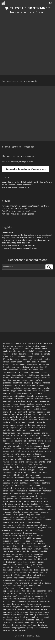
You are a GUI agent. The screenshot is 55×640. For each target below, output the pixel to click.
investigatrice (9, 559)
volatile (6, 462)
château (44, 499)
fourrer (27, 362)
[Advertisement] (27, 45)
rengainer (47, 491)
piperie (33, 562)
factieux (26, 596)
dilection (38, 464)
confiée (32, 412)
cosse (15, 404)
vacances (31, 520)
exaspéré (7, 585)
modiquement (19, 599)
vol (13, 470)
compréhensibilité (26, 351)
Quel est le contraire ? (27, 8)
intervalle (33, 420)
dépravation (8, 359)
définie (17, 575)
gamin (5, 491)
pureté (17, 504)
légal (45, 409)
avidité (6, 420)
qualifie (21, 514)
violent (28, 378)
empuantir (7, 401)
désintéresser (37, 451)
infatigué (40, 567)
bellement (47, 478)
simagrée (30, 567)
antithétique (17, 622)
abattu (18, 551)
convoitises (41, 470)
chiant (29, 346)
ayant (21, 462)
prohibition (29, 407)
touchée (25, 504)
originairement (9, 580)
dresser (28, 438)
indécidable (34, 375)
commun (18, 541)
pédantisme (26, 454)
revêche (18, 441)
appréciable (17, 388)
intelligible (42, 625)
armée (17, 570)
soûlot (5, 354)
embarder (41, 599)
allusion (36, 546)
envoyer (35, 517)
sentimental (19, 620)
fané (20, 562)
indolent (22, 593)
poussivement (43, 617)
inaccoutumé (34, 430)
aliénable (7, 493)
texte (17, 454)
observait (43, 472)
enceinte (23, 370)
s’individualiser (9, 562)
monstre (29, 509)
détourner (23, 420)
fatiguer (37, 549)
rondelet (28, 464)
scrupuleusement (39, 596)
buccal (13, 412)
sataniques (7, 438)
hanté (46, 612)
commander (16, 362)
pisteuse (33, 488)
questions (7, 383)
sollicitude (7, 615)
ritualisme (19, 478)
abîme (5, 417)
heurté (47, 446)
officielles (34, 354)
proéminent (8, 385)
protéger (7, 404)
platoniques (18, 446)
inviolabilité (27, 570)
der (27, 478)
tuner (28, 546)
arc (48, 412)
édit (25, 430)
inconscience (36, 612)
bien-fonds (45, 601)
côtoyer (28, 554)
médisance (7, 396)
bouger (31, 470)
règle (13, 601)
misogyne (45, 512)
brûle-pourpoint (26, 507)
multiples (31, 356)
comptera (17, 472)
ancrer (5, 412)
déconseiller (24, 501)
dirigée (14, 420)
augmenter (45, 607)
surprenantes (33, 609)
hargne (47, 404)
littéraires (38, 438)
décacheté (42, 559)
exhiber (47, 438)
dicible (36, 570)
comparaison (17, 554)
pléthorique (8, 454)
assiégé (40, 622)
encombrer (37, 388)
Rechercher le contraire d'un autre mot (26, 169)
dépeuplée (18, 438)
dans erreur (27, 549)
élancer (6, 509)
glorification (8, 467)
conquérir (17, 409)
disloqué (6, 564)
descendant (44, 401)
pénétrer (6, 630)
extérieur (19, 557)
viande (6, 522)
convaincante (9, 425)
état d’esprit (36, 501)
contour (44, 372)
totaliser (36, 391)
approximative (21, 488)
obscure (39, 351)
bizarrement (29, 480)
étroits (30, 580)
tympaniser (8, 583)
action (23, 625)
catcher (6, 593)
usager (39, 604)
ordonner (41, 412)
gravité (16, 147)
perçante (7, 546)
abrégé (43, 525)
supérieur (17, 596)
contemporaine (9, 372)
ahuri (37, 475)
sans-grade (33, 601)
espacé (19, 425)
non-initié (21, 580)
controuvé (7, 599)
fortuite (30, 396)
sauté (25, 475)
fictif (30, 485)
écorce (27, 388)
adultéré (30, 404)
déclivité (43, 367)
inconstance (20, 485)
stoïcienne (7, 620)
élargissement (18, 364)
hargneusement (32, 578)
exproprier (41, 425)
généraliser (18, 348)
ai (20, 417)
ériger (26, 607)
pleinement (7, 541)
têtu (16, 583)
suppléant (17, 585)
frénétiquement (30, 533)
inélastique (21, 559)
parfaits (31, 599)
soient (39, 404)
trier (17, 543)
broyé (40, 441)
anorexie (41, 543)
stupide (16, 512)
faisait (26, 372)
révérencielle (37, 541)
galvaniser (34, 512)
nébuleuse (38, 446)
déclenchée (32, 401)
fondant (18, 407)
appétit (41, 417)
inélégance (7, 578)
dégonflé (7, 470)
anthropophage (33, 522)
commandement (20, 393)
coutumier (28, 530)
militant (26, 617)
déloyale (32, 417)
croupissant (8, 557)
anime (29, 459)
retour (45, 549)
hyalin (40, 520)
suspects (30, 620)
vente (14, 630)
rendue (23, 572)
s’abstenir (29, 615)
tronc (31, 393)
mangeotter (27, 433)
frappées (7, 596)
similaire (42, 488)
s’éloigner (7, 472)
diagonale (45, 354)
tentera (48, 583)
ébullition (35, 504)
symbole (32, 559)
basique (6, 604)
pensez (6, 451)
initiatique (7, 512)
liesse (25, 562)
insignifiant (30, 622)
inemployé (38, 554)
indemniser (26, 499)
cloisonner (20, 356)
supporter (30, 588)
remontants (8, 567)
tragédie (28, 147)
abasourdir (46, 435)
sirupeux (36, 483)
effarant (27, 456)
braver (32, 536)
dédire (5, 428)
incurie (14, 462)
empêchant (7, 591)
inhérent (21, 609)
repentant (13, 572)
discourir (6, 414)
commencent (20, 343)
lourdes (13, 354)
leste (5, 370)
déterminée (23, 354)
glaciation (7, 480)
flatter (15, 483)
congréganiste (18, 628)
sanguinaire (16, 533)
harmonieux (33, 572)
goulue (47, 388)
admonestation (23, 517)
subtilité (6, 475)
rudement (7, 514)
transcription (45, 420)
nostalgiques (32, 525)
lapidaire (6, 430)
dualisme (15, 435)
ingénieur (23, 536)
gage (13, 391)
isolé (20, 391)
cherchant (24, 583)
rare (15, 514)
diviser (34, 443)
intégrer (38, 580)
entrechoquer (21, 359)
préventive (7, 449)
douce (22, 404)
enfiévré (40, 385)
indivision (25, 367)
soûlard (34, 472)
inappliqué (21, 470)
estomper (39, 399)
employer (31, 385)
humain (44, 346)
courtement (44, 364)
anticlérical (17, 443)
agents (42, 462)
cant (31, 380)
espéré (44, 609)
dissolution (7, 570)
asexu (30, 493)
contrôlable (8, 488)
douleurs (28, 557)
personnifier (19, 591)
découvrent (19, 449)
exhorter (43, 572)
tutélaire (6, 388)
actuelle (40, 536)
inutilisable (16, 475)
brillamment (8, 399)
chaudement (8, 551)
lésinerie (6, 367)
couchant (7, 348)
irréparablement (10, 536)
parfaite (38, 380)
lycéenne (20, 588)
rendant (26, 409)
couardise (40, 428)
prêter (5, 356)
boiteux (6, 362)
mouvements (8, 456)
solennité (31, 591)
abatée (34, 367)
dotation (15, 604)
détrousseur (8, 441)
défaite (6, 378)
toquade (14, 522)
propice (44, 570)
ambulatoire (8, 407)
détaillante (20, 459)
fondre (24, 435)
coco (38, 514)
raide (16, 612)
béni (33, 617)
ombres (36, 378)
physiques (31, 543)
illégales (30, 514)
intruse (41, 562)
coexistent (7, 575)
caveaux (15, 367)
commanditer (19, 520)
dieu (4, 609)
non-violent (44, 449)
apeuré (18, 617)
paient (41, 443)
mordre (48, 441)
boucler (27, 383)
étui (18, 433)
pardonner (18, 615)
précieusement (35, 359)
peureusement (41, 615)
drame (6, 147)
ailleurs (6, 391)
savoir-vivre (32, 364)
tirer (4, 507)
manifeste (46, 546)
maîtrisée (46, 433)
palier (24, 380)
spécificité (15, 451)
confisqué (32, 625)
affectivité (37, 454)
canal (13, 509)
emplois (40, 480)
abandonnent (30, 441)
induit (42, 517)
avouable (29, 399)
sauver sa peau (19, 493)
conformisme (8, 588)
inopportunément (19, 375)
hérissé (6, 533)
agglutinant (36, 478)
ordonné (20, 528)
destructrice (8, 346)
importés (14, 428)
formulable (22, 491)
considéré (36, 409)
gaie (23, 604)
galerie (23, 428)
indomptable (31, 449)
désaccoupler (18, 546)
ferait (38, 588)
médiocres (33, 370)
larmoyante (41, 528)
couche (26, 541)
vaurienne (19, 464)
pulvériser (7, 538)
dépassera (19, 567)
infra (12, 356)
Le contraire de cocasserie (19, 81)
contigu (26, 551)
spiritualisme (19, 396)
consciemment (19, 422)
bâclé (26, 564)
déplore (45, 391)
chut (11, 485)
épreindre (7, 409)
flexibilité (32, 467)
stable (18, 456)
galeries (6, 554)
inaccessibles (14, 380)
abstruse (46, 483)
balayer (6, 435)
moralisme (12, 507)
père (50, 591)
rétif (25, 417)
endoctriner (17, 564)
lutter (22, 522)
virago (44, 593)
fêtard (48, 399)
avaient (35, 551)
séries (36, 346)
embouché (16, 430)
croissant (37, 414)
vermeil (30, 422)
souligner (7, 422)
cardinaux (7, 520)
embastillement (39, 575)
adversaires (20, 467)
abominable (20, 385)
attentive (39, 507)
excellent (6, 483)
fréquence (37, 538)
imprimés (7, 446)
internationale (9, 528)
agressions (8, 343)
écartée (28, 446)
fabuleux (6, 443)
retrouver (46, 378)
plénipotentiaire (9, 351)
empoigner (7, 612)
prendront (13, 370)
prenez (25, 512)
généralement (29, 585)
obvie (17, 499)
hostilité (37, 485)
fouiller (21, 509)
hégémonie (19, 578)
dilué (43, 456)
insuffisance (25, 483)
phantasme (8, 617)
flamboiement (35, 491)
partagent (36, 383)
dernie (26, 443)
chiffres (36, 456)
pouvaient (22, 412)
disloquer (7, 393)
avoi (32, 475)
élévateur (7, 607)
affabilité (19, 399)
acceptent (19, 346)
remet (40, 585)
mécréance (42, 467)
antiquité (35, 372)
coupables (26, 575)
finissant (45, 504)
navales (22, 630)
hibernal (33, 496)
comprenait (8, 464)
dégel (5, 485)
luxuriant (47, 459)
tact (20, 372)
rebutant (17, 538)
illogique (30, 604)
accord (6, 601)
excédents (41, 591)
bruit (49, 462)
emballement (40, 509)
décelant (40, 356)
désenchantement (10, 625)
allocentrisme (19, 401)
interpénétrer (33, 593)
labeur (35, 499)
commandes (8, 525)
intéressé (30, 528)
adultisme (21, 601)
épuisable (45, 375)
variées (48, 351)
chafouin (16, 549)
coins (34, 362)
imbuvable (40, 422)
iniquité (46, 414)
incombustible (17, 378)
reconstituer (8, 543)
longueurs (17, 607)
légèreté (27, 391)
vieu (40, 496)
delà (4, 380)
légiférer (38, 557)
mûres (13, 491)
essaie (48, 451)
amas (26, 472)
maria (5, 501)
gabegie (30, 628)
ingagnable (8, 499)
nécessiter (18, 480)
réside (5, 496)
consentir (12, 609)
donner (13, 496)
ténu (50, 509)
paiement (35, 607)
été (41, 370)
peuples (27, 414)
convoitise (40, 407)
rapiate (31, 428)
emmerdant (17, 414)
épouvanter (40, 493)
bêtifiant (6, 628)
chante (38, 393)
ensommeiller (8, 517)
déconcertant (9, 433)
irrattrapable (41, 396)
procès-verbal (37, 583)
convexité (18, 530)
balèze (48, 507)
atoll (23, 543)
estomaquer (8, 478)
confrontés (39, 530)
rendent (47, 359)
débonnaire (34, 435)
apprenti (6, 549)
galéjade (14, 417)
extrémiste (20, 525)
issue (5, 572)
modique (6, 375)
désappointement (44, 343)
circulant (39, 620)
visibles (46, 383)
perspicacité (31, 462)
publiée (43, 551)
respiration (23, 496)
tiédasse (42, 362)
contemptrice (42, 628)
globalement (36, 564)
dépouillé (27, 538)
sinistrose (17, 383)
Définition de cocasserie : (18, 156)
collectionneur (41, 348)
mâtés (14, 593)
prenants (24, 612)
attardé (47, 520)
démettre (38, 459)
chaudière (29, 348)
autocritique (8, 459)
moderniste (30, 425)
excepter (25, 451)
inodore (31, 343)
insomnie (6, 622)
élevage (13, 501)
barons (37, 433)
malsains (7, 364)
